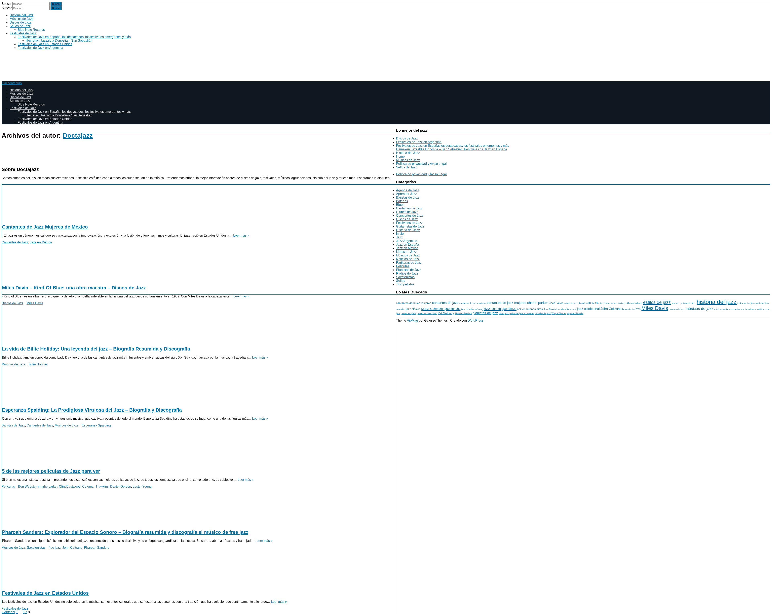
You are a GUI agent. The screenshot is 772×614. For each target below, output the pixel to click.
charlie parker (47, 486)
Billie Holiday (38, 364)
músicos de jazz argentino (727, 309)
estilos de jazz (657, 302)
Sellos (400, 280)
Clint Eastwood (70, 486)
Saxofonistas (36, 547)
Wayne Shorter (558, 313)
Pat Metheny (446, 313)
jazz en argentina (499, 308)
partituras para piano (427, 313)
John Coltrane (72, 547)
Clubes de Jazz (407, 212)
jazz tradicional (588, 309)
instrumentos (743, 303)
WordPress (476, 320)
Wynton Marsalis (575, 313)
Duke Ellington (596, 303)
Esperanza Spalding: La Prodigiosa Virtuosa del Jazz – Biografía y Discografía (92, 410)
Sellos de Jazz (20, 26)
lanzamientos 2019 (631, 309)
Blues (400, 204)
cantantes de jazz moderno (472, 303)
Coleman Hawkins (95, 486)
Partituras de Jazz (409, 262)
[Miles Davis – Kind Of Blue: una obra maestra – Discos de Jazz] (196, 262)
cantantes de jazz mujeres (506, 303)
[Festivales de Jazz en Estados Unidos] (196, 567)
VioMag (412, 320)
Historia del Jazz (21, 15)
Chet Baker (556, 302)
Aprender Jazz (406, 194)
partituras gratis (408, 313)
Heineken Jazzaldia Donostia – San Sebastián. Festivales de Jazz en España (451, 149)
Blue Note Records (31, 29)
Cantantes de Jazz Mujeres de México (45, 227)
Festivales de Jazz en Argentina (40, 47)
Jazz (399, 237)
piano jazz (504, 313)
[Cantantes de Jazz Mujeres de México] (196, 201)
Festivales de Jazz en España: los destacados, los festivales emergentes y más (74, 37)
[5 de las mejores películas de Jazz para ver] (196, 445)
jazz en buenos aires (529, 309)
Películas (8, 486)
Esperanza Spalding (96, 425)
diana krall (583, 303)
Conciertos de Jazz (409, 215)
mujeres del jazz (677, 309)
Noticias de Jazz (408, 259)
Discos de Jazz (20, 22)
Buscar (7, 3)
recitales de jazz (543, 313)
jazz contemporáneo (440, 308)
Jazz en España (407, 244)
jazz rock (571, 309)
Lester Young (142, 486)
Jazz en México (41, 242)
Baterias (402, 201)
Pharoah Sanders (96, 547)
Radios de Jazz (407, 273)
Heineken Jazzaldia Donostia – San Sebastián (59, 40)
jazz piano (561, 309)
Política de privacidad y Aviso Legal (421, 163)
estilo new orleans (633, 303)
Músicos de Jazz (21, 19)
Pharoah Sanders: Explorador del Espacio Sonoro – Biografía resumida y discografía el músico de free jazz (125, 532)
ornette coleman (748, 309)
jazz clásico (413, 309)
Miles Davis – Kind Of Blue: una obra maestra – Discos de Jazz (74, 287)
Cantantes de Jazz (15, 242)
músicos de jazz (699, 308)
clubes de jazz (571, 303)
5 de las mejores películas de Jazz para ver (51, 471)
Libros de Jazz (406, 251)
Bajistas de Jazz (13, 425)
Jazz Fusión (550, 309)
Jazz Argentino (406, 241)
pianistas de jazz (485, 313)
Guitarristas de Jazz (410, 226)
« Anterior (8, 612)
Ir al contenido (12, 83)
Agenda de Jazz (407, 190)
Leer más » (241, 235)
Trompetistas (405, 284)
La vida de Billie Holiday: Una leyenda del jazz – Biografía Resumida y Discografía (96, 349)
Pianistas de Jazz (408, 270)
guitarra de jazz (688, 303)
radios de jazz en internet (521, 313)
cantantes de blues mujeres (413, 302)
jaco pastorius (758, 303)
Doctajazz (78, 135)
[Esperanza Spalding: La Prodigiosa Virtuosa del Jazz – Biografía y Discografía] (196, 384)
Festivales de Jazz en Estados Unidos (45, 44)
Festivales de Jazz (23, 33)
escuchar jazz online (614, 303)
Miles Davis (35, 303)
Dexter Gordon (120, 486)
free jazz (55, 547)
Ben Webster (27, 486)
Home (400, 156)
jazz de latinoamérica (471, 309)
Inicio (400, 233)
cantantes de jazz (445, 303)
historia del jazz (717, 301)
